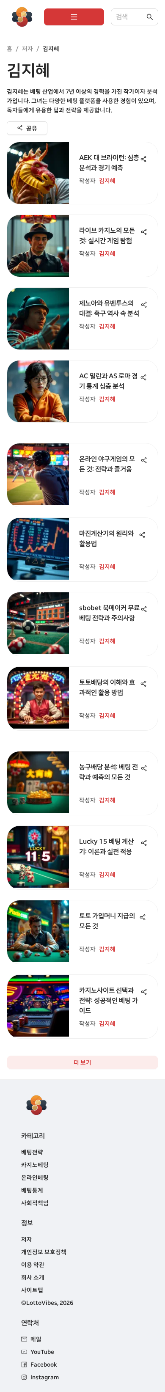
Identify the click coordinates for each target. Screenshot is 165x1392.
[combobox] (130, 17)
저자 (27, 48)
